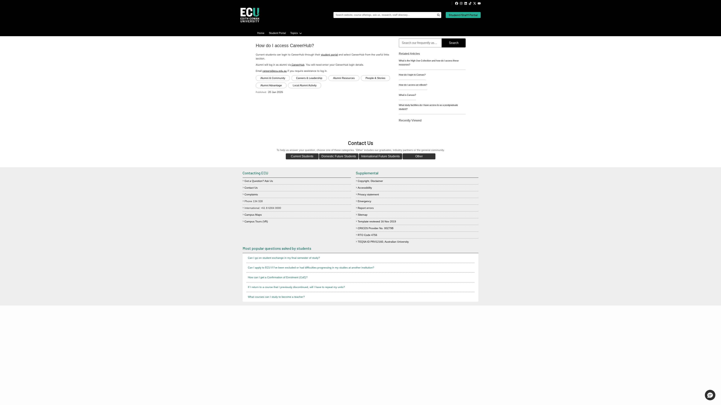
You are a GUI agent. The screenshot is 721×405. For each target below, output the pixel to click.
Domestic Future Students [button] (338, 156)
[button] (710, 395)
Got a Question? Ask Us (258, 180)
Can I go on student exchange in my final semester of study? (284, 257)
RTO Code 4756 (367, 234)
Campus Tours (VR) (256, 221)
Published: (261, 92)
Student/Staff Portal (463, 15)
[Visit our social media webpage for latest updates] (466, 3)
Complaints (251, 194)
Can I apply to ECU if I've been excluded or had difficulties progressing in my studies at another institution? (311, 267)
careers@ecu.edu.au (274, 70)
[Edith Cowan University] (249, 15)
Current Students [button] (302, 156)
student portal (329, 54)
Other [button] (419, 156)
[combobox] (432, 42)
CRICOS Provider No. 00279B (375, 228)
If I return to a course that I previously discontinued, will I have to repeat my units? (296, 287)
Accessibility (365, 187)
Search (454, 42)
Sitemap (362, 214)
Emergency (364, 201)
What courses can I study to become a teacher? (276, 296)
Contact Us (251, 187)
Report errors (366, 207)
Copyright (363, 180)
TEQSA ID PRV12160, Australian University (383, 241)
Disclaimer (377, 180)
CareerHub (297, 64)
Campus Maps (253, 214)
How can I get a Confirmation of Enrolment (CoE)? (278, 277)
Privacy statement (368, 194)
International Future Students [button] (380, 156)
